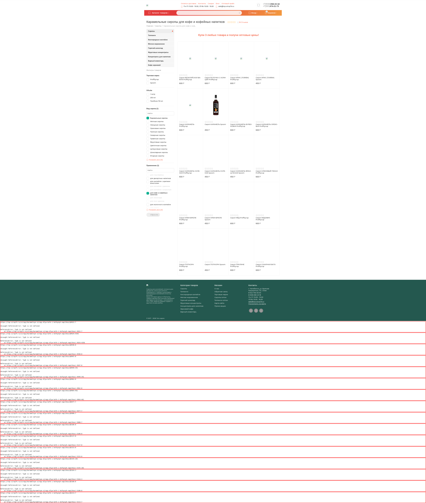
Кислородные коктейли (190, 295)
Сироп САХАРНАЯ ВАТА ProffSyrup (266, 265)
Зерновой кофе (186, 309)
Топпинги (184, 292)
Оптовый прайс (228, 4)
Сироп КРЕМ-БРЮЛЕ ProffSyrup (187, 219)
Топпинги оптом (221, 300)
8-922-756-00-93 (254, 293)
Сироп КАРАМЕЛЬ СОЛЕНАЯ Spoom (215, 172)
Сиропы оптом (220, 297)
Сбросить (154, 215)
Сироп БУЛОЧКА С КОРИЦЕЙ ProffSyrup (215, 79)
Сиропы (183, 289)
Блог (218, 4)
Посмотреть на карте (257, 304)
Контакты (202, 4)
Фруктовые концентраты (190, 303)
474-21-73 (271, 6)
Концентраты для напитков (191, 306)
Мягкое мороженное (189, 297)
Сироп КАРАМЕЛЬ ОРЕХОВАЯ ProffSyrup (267, 125)
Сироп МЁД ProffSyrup (239, 218)
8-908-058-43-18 (254, 295)
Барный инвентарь (188, 312)
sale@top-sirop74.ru (256, 302)
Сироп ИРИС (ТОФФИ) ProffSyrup (239, 79)
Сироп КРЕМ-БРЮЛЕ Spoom (213, 219)
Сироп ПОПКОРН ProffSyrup (186, 265)
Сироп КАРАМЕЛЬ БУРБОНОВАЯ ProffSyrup (241, 125)
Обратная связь (221, 292)
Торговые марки (221, 295)
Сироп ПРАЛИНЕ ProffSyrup (237, 265)
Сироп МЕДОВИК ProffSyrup (263, 219)
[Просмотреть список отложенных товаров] (258, 6)
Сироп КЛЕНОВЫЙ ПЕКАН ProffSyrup (267, 172)
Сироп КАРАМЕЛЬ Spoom (215, 124)
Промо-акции (220, 306)
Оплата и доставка (188, 4)
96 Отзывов (243, 22)
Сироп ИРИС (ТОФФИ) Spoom (265, 79)
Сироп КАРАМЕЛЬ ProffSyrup (186, 125)
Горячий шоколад (187, 300)
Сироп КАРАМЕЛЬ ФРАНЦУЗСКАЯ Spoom (240, 172)
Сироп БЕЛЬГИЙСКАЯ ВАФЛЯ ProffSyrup (190, 79)
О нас (216, 289)
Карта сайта (219, 303)
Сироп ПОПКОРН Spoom (215, 264)
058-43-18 (271, 4)
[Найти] (239, 13)
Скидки (211, 4)
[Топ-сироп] (147, 5)
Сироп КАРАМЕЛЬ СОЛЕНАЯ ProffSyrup (189, 172)
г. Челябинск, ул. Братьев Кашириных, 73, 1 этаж (258, 289)
